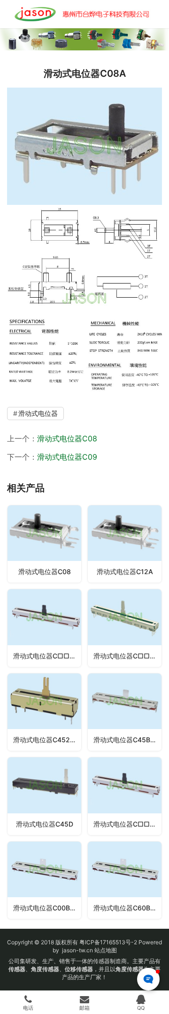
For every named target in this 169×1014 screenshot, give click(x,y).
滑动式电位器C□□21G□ (47, 656)
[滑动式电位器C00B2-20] (44, 880)
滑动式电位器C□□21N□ (127, 824)
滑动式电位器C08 (67, 438)
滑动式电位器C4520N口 (47, 740)
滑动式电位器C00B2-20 (47, 908)
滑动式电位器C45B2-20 (127, 740)
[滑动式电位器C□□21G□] (44, 627)
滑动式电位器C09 (67, 457)
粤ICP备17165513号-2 (107, 942)
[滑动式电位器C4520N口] (44, 712)
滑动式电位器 (38, 413)
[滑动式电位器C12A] (124, 544)
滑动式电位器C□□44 (125, 656)
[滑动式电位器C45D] (44, 796)
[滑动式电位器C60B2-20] (124, 880)
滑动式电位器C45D (44, 824)
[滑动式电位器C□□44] (124, 627)
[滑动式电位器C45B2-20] (124, 712)
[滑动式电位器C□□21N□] (124, 796)
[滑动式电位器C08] (44, 544)
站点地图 (105, 950)
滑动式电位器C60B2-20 (127, 908)
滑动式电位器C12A (125, 572)
